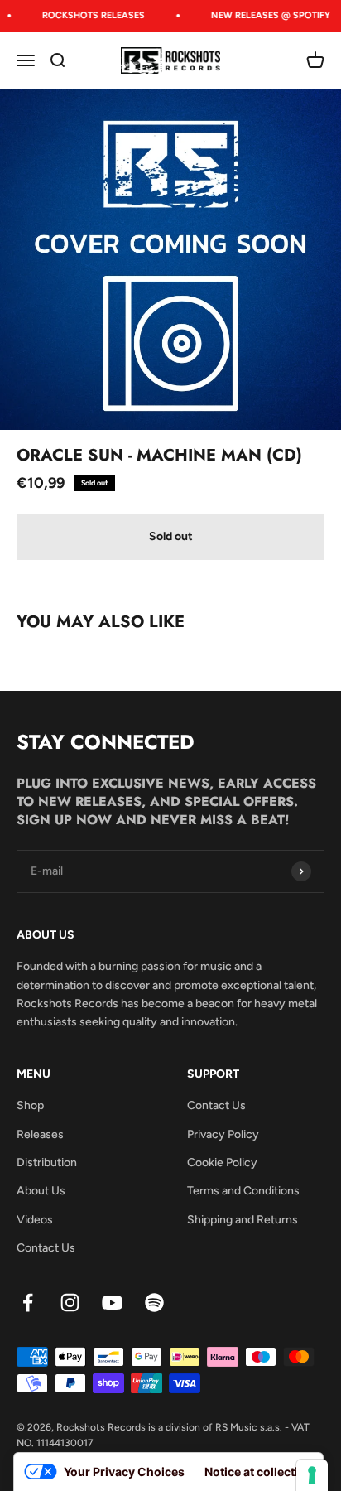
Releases (40, 1134)
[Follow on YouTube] (112, 1302)
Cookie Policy (222, 1163)
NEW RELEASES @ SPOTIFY (267, 15)
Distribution (47, 1163)
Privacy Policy (223, 1134)
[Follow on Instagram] (70, 1302)
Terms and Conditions (243, 1191)
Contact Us (46, 1248)
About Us (41, 1191)
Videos (35, 1220)
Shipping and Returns (242, 1220)
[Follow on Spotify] (154, 1302)
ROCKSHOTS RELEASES (90, 15)
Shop (30, 1105)
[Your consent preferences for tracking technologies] (312, 1475)
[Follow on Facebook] (28, 1302)
